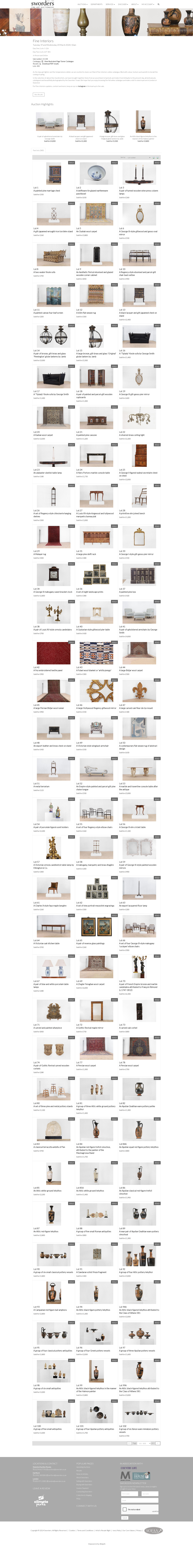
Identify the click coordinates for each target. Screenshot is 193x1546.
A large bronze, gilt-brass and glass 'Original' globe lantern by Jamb (81, 138)
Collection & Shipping (84, 1495)
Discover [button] (122, 4)
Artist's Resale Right (102, 1530)
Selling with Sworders (84, 1481)
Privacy (139, 1530)
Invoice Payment (82, 1488)
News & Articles (82, 1474)
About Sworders (82, 1477)
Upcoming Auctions (83, 1467)
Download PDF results (50, 64)
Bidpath (102, 1544)
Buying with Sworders (84, 1485)
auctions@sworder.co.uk (56, 1469)
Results (79, 1471)
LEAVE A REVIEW (41, 1488)
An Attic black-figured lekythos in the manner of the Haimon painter (112, 138)
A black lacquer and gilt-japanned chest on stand (50, 138)
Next (160, 121)
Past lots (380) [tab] (38, 150)
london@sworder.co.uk (56, 1481)
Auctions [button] (82, 4)
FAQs (78, 1499)
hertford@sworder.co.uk (57, 1475)
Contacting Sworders (84, 1492)
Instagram (81, 86)
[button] (159, 4)
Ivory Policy (117, 1530)
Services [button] (110, 4)
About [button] (134, 4)
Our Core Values (128, 1530)
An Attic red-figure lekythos (143, 137)
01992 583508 (40, 1475)
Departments (96, 4)
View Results (38, 94)
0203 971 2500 (40, 1481)
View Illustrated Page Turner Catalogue (59, 61)
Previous (33, 121)
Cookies (72, 1530)
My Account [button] (147, 4)
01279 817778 (40, 1469)
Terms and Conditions (85, 1530)
